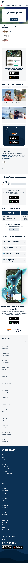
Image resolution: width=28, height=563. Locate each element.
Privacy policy (5, 466)
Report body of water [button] (7, 473)
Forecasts (4, 503)
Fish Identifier (5, 505)
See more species (14, 44)
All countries (5, 520)
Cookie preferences (7, 493)
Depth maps (4, 510)
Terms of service (6, 468)
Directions (16, 168)
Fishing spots (5, 507)
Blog (3, 481)
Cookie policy (5, 490)
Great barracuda (16, 87)
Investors (4, 461)
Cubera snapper (6, 158)
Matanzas (4, 155)
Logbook (4, 512)
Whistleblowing (5, 471)
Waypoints (4, 514)
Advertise (4, 464)
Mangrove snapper (6, 87)
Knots (3, 483)
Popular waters (5, 486)
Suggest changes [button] (14, 230)
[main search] (22, 2)
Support (3, 459)
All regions (4, 522)
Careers (4, 457)
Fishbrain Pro (5, 498)
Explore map (14, 19)
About (3, 454)
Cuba (9, 155)
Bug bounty (4, 488)
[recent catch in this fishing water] (8, 97)
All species (4, 527)
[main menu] (25, 2)
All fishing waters (6, 529)
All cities (4, 524)
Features (4, 500)
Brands (3, 479)
